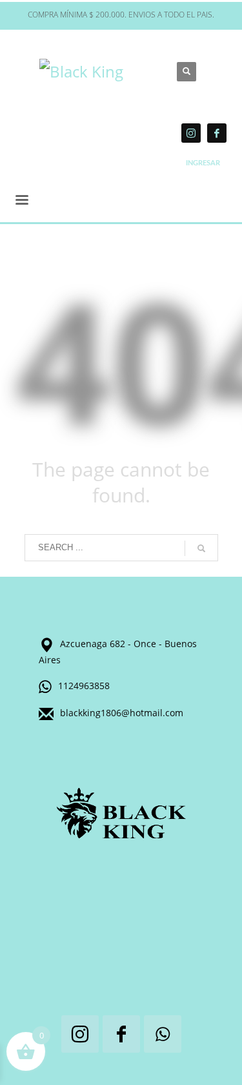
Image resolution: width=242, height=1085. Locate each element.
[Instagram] (191, 133)
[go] (201, 548)
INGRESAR (203, 163)
